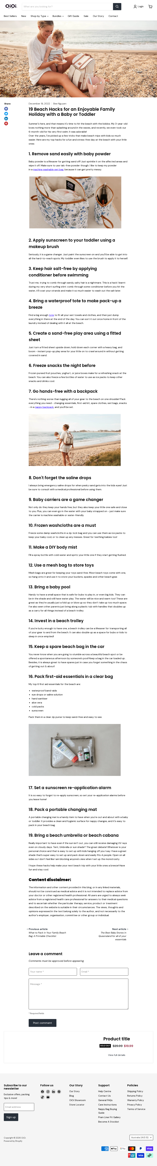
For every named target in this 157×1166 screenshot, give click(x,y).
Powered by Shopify (13, 1141)
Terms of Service (136, 1109)
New (23, 16)
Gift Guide (73, 16)
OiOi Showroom (77, 1100)
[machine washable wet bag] (75, 230)
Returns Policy (134, 1095)
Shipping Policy (135, 1091)
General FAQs (105, 1100)
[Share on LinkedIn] (6, 118)
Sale (86, 16)
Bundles (57, 16)
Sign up (11, 1117)
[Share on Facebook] (6, 109)
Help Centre (104, 1091)
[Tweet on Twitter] (6, 113)
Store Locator (76, 1104)
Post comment (42, 1023)
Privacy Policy (134, 1104)
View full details (116, 1055)
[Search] (117, 6)
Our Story (98, 16)
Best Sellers (10, 16)
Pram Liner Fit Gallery (109, 1117)
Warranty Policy (135, 1100)
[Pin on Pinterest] (6, 123)
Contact (113, 16)
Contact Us (104, 1095)
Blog (71, 1095)
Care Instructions (107, 1104)
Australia (140, 1137)
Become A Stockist (108, 1121)
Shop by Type (39, 16)
